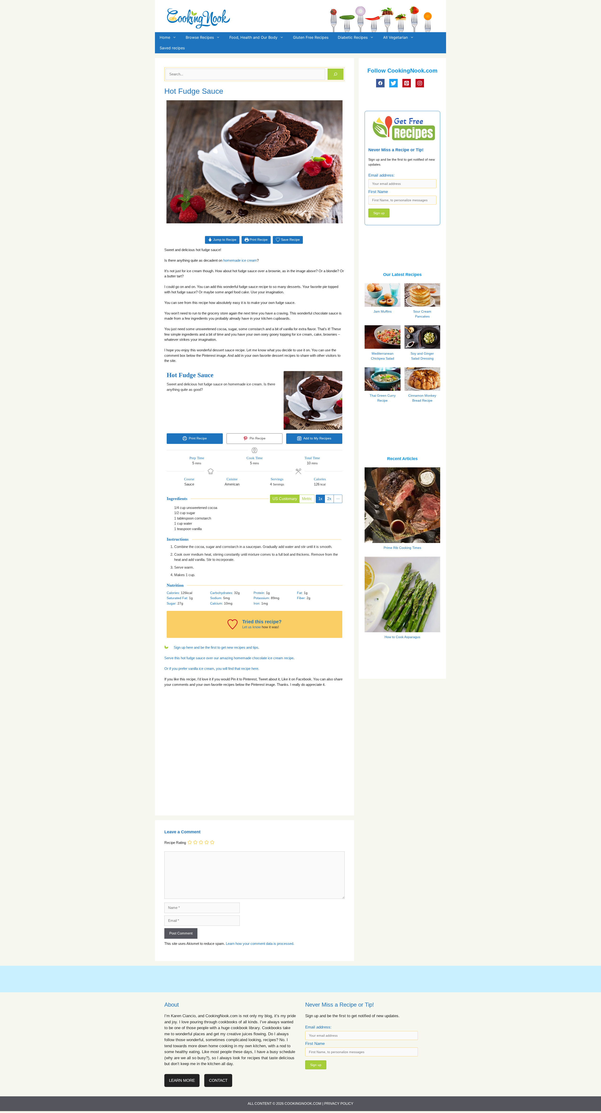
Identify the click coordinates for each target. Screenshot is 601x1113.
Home (165, 37)
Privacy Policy (338, 1103)
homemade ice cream (240, 260)
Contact (218, 1080)
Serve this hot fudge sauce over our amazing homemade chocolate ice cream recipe (228, 658)
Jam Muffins (383, 311)
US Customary (285, 499)
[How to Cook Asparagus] (402, 629)
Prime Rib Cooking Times (402, 548)
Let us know (251, 627)
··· (338, 499)
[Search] (335, 74)
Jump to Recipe (224, 239)
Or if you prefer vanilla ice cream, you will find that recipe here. (211, 669)
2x (329, 499)
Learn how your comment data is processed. (260, 944)
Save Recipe (290, 239)
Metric (307, 499)
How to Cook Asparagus (402, 637)
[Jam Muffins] (383, 306)
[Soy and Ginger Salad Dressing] (423, 347)
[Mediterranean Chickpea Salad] (383, 348)
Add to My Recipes (317, 438)
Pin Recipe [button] (257, 438)
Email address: (381, 175)
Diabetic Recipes (353, 37)
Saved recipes (172, 48)
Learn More (182, 1080)
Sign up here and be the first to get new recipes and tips (216, 647)
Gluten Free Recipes (310, 37)
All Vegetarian (395, 37)
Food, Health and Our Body (253, 37)
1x (320, 499)
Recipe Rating (175, 843)
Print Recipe (258, 239)
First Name (378, 192)
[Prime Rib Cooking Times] (402, 540)
